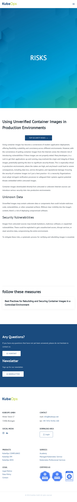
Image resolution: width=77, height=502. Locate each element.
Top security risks (37, 138)
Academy (43, 453)
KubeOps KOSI (8, 460)
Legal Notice (7, 471)
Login (47, 434)
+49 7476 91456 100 (51, 421)
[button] (74, 4)
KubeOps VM (7, 457)
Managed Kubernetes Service (51, 457)
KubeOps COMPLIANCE (11, 453)
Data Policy (6, 474)
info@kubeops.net (51, 417)
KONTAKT (13, 353)
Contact (5, 477)
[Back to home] (9, 4)
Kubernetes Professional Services (52, 460)
